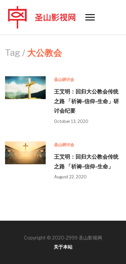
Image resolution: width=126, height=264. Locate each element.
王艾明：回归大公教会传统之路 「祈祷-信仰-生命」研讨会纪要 (86, 101)
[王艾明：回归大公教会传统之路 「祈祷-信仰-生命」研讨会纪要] (25, 87)
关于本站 (63, 247)
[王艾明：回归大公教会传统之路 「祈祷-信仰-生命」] (25, 152)
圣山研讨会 (64, 79)
